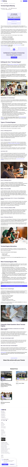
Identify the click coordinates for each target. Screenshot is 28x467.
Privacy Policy (5, 462)
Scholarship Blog (6, 3)
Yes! (14, 19)
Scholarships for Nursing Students (5, 444)
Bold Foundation (3, 424)
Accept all (5, 464)
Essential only (12, 464)
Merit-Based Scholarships (4, 446)
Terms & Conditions (3, 426)
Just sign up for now (14, 21)
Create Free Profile (14, 57)
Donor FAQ (2, 425)
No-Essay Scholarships (4, 445)
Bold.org (2, 3)
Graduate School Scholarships (4, 443)
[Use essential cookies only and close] (15, 459)
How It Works (2, 423)
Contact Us (2, 457)
